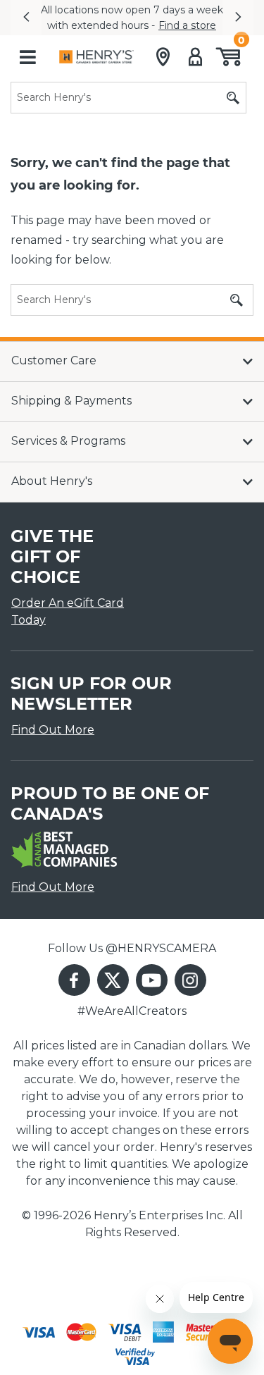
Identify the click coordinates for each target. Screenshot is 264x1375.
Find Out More (52, 729)
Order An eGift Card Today (67, 611)
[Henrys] (96, 56)
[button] (26, 17)
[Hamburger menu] (27, 57)
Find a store (187, 25)
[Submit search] (233, 97)
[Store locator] (163, 57)
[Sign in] (195, 57)
